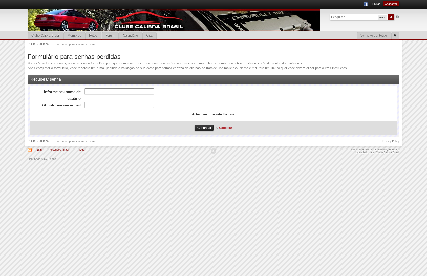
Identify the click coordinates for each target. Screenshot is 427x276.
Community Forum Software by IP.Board (375, 149)
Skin (39, 149)
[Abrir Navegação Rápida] (395, 35)
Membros (74, 35)
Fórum (110, 35)
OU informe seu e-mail (61, 105)
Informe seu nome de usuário (62, 95)
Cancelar (225, 127)
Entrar (376, 3)
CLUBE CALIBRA (38, 141)
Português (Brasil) (59, 149)
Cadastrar (391, 3)
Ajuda (81, 149)
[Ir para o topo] (213, 151)
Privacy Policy (390, 141)
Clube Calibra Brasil (45, 35)
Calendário (130, 35)
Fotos (93, 35)
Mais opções (397, 17)
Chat (149, 35)
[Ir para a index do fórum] (174, 19)
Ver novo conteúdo (373, 35)
